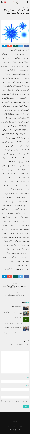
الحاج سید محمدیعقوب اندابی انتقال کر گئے (17, 306)
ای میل (27, 386)
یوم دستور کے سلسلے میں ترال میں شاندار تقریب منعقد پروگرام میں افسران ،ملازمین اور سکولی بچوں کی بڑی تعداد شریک (12, 312)
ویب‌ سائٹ (27, 393)
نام (28, 378)
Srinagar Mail (25, 17)
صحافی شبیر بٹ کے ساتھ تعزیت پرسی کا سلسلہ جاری (15, 318)
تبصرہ (28, 349)
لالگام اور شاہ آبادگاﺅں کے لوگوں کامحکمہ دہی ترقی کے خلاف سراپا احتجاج (13, 324)
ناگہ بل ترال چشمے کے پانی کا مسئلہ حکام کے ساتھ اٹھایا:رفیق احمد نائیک (13, 327)
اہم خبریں (24, 7)
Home (28, 7)
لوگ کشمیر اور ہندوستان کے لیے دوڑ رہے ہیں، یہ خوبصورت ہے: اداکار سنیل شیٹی (12, 333)
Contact (17, 416)
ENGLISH (12, 416)
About (22, 416)
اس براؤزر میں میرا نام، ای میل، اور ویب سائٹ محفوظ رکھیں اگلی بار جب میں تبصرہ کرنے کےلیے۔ (17, 401)
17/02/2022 (15, 17)
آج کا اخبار (7, 416)
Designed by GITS (11, 426)
